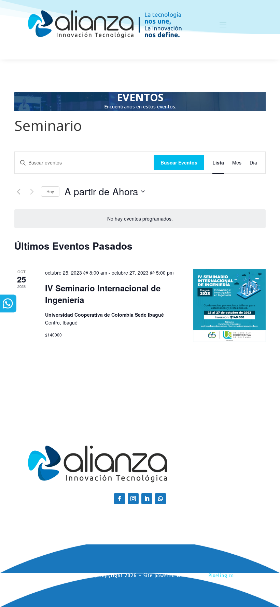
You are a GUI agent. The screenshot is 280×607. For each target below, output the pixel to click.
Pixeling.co (221, 575)
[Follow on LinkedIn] (146, 498)
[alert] (140, 218)
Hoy (50, 191)
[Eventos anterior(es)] (18, 191)
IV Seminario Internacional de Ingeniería (102, 293)
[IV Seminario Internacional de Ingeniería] (229, 305)
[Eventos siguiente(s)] (32, 191)
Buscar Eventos (178, 162)
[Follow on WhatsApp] (160, 498)
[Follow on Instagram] (133, 498)
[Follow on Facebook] (119, 498)
